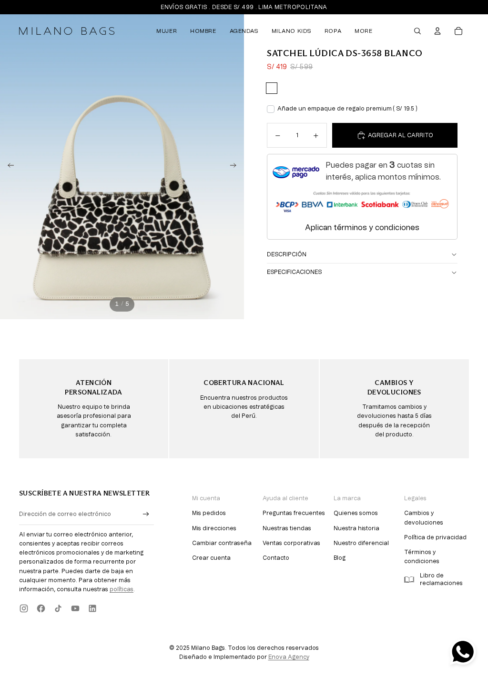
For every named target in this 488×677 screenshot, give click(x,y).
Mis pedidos (209, 513)
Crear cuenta (211, 558)
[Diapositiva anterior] (8, 166)
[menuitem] (166, 30)
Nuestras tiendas (287, 528)
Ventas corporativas (291, 543)
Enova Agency (288, 657)
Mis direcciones (214, 528)
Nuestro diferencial (361, 543)
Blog (340, 558)
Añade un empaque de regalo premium (347, 108)
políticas (121, 589)
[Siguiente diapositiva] (236, 166)
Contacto (276, 558)
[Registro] (146, 514)
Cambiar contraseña (222, 543)
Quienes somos (356, 513)
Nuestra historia (356, 528)
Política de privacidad (435, 537)
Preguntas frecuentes (294, 513)
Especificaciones (294, 272)
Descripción (286, 254)
